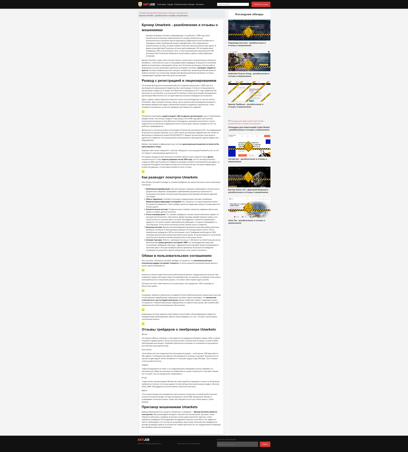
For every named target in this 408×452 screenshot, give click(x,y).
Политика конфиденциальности (149, 444)
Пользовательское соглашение (188, 444)
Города (170, 4)
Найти (265, 444)
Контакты (200, 4)
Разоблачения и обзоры (184, 4)
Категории (161, 4)
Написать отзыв (261, 4)
